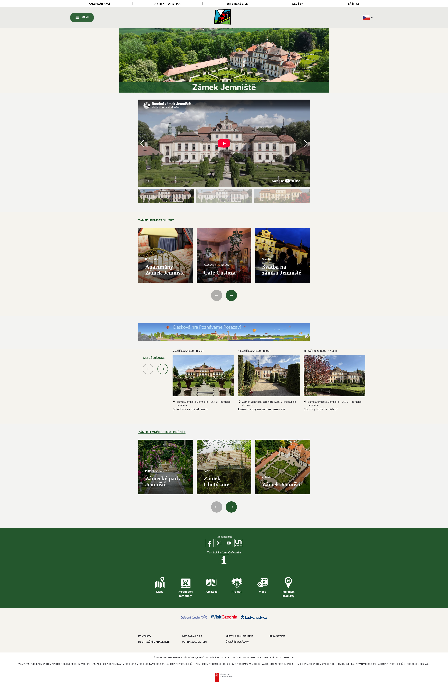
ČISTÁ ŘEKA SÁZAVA (237, 641)
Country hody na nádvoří (321, 409)
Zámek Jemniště (282, 484)
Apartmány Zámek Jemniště (165, 270)
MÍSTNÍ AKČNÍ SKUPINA (239, 636)
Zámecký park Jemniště (162, 481)
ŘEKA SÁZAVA (277, 636)
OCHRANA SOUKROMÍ (194, 641)
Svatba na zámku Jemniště (281, 270)
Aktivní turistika (167, 3)
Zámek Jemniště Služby (156, 220)
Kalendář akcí (99, 3)
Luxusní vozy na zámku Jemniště (261, 409)
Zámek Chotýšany (216, 481)
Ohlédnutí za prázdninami (190, 409)
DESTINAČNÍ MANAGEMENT (154, 641)
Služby (297, 3)
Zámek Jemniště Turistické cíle (162, 432)
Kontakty (144, 636)
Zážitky (353, 3)
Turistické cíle (236, 3)
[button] (305, 143)
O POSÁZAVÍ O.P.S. (192, 636)
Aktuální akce (153, 358)
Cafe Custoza (220, 272)
